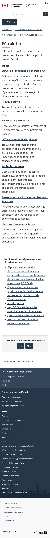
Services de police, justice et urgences (17, 458)
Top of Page (6, 531)
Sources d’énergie (12, 34)
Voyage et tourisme (9, 424)
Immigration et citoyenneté (13, 420)
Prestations (6, 433)
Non (29, 345)
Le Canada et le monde (11, 467)
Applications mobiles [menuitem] (12, 507)
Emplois (5, 416)
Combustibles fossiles (34, 34)
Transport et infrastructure (13, 463)
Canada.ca (7, 29)
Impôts (5, 441)
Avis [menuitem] (6, 516)
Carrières (5, 385)
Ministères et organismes (12, 401)
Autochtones (7, 480)
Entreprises (6, 429)
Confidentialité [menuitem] (10, 520)
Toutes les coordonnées (11, 397)
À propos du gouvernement (13, 405)
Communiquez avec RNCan (13, 376)
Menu (10, 22)
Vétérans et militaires (10, 484)
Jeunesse (5, 488)
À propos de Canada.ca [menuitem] (13, 512)
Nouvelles (6, 381)
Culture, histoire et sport (12, 454)
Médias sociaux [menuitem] (10, 503)
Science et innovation (10, 476)
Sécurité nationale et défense (14, 450)
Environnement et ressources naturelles (18, 446)
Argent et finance (9, 471)
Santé (4, 437)
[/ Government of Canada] (19, 5)
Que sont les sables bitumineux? (25, 315)
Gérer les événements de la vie (14, 493)
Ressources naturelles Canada (28, 29)
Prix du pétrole (15, 303)
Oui (21, 345)
